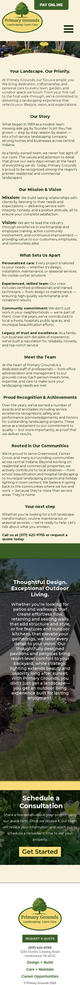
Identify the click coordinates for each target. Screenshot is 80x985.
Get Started (40, 851)
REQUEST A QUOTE (40, 938)
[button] (68, 20)
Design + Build (40, 962)
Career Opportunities (40, 976)
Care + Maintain (40, 969)
